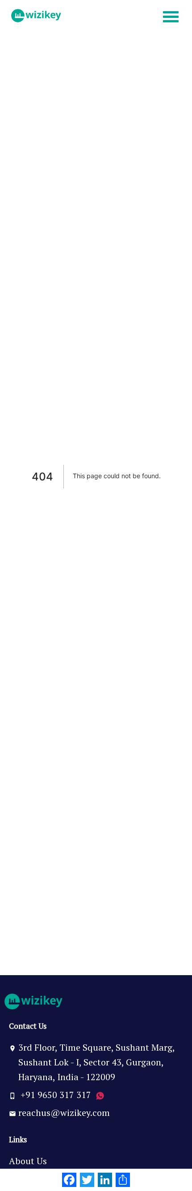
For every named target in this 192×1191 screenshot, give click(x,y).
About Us (28, 1161)
